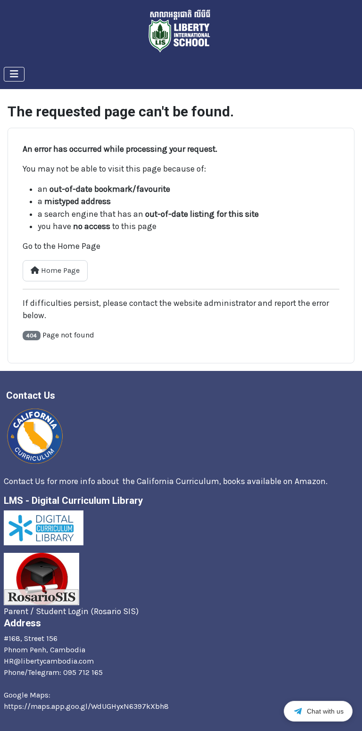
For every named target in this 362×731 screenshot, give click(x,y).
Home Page (59, 270)
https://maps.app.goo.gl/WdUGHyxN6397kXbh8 (86, 706)
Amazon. (312, 481)
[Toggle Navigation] (14, 74)
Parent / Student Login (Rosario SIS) (71, 611)
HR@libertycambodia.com (49, 661)
